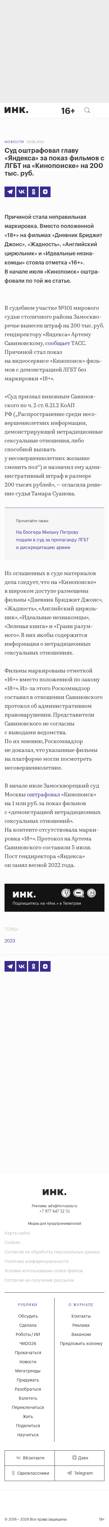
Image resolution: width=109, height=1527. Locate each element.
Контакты (81, 1316)
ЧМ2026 (27, 1344)
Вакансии (81, 1335)
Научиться (27, 1435)
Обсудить (28, 1316)
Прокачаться (28, 1353)
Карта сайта (17, 1233)
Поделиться (28, 1426)
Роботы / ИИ (28, 1335)
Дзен (83, 1458)
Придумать (28, 1380)
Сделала (28, 1325)
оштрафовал (43, 795)
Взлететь (28, 1398)
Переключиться (28, 1408)
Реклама (81, 1325)
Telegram (83, 1473)
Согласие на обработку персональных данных (52, 1252)
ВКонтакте (33, 1458)
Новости (14, 142)
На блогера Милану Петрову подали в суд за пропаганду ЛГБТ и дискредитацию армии (52, 540)
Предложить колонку (81, 1344)
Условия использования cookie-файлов (44, 1271)
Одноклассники (32, 1473)
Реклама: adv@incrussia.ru (54, 1206)
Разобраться (28, 1389)
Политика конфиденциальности (36, 1262)
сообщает (57, 344)
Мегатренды (28, 1371)
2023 (10, 941)
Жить (28, 1417)
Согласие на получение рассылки (39, 1280)
